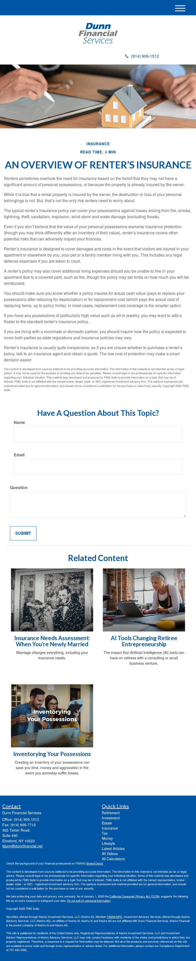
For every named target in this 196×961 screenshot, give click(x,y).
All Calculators (113, 858)
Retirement (111, 812)
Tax (105, 833)
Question (19, 487)
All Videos (110, 853)
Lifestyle (108, 843)
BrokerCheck (95, 863)
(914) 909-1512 (145, 56)
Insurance (110, 828)
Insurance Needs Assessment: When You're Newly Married (52, 641)
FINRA (111, 917)
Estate (107, 822)
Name (19, 422)
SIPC (119, 917)
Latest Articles (113, 848)
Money (107, 838)
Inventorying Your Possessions (52, 753)
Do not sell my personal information (89, 900)
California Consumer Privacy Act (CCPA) (134, 896)
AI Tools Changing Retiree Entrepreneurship (144, 641)
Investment (111, 817)
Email (19, 455)
